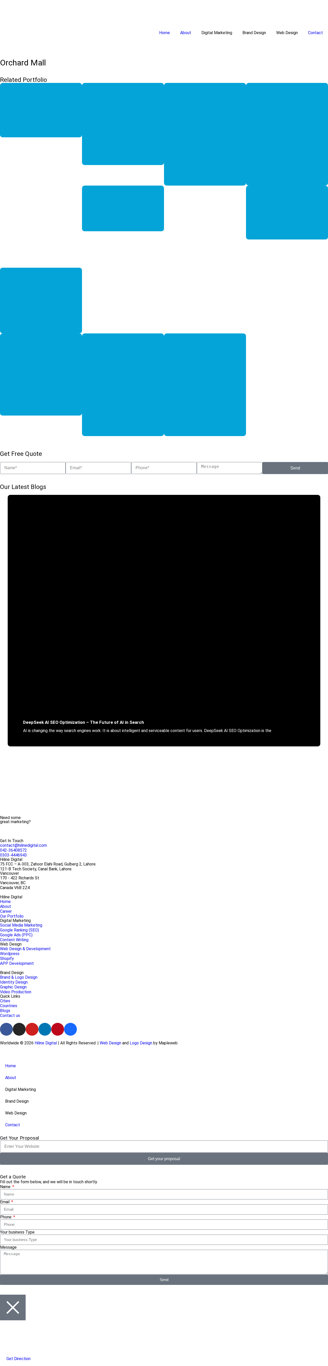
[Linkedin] (44, 1029)
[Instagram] (19, 1029)
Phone (6, 1217)
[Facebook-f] (6, 1029)
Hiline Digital (46, 1043)
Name (6, 1186)
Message (8, 1247)
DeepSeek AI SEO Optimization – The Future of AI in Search (83, 722)
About (185, 32)
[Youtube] (32, 1029)
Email (5, 1201)
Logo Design (141, 1043)
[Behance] (70, 1029)
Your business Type (17, 1232)
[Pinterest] (57, 1029)
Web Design (110, 1043)
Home (164, 32)
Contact (315, 32)
